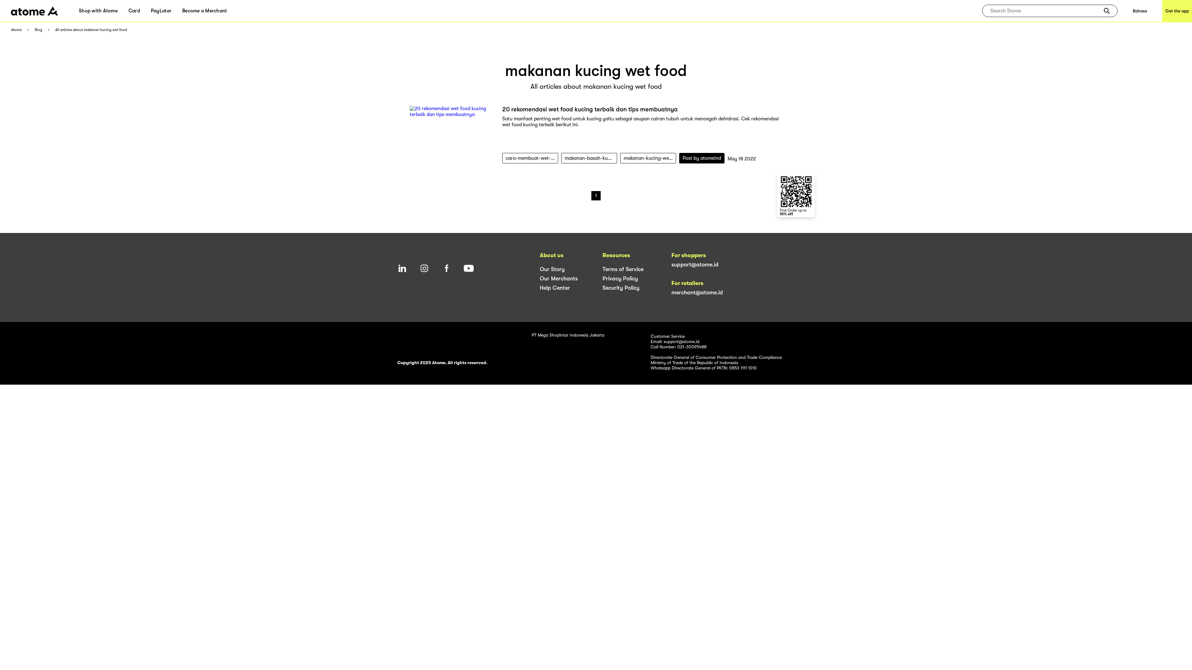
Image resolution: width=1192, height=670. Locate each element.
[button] (1107, 11)
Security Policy (621, 288)
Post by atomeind (702, 158)
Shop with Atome (98, 11)
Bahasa (1140, 10)
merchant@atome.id (697, 292)
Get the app (1177, 10)
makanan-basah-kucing (591, 158)
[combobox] (1045, 11)
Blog (38, 30)
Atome (16, 30)
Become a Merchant (204, 11)
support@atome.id (695, 264)
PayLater (161, 11)
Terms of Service (623, 269)
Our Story (552, 269)
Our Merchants (559, 278)
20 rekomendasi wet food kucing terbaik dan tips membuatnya (590, 109)
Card (134, 11)
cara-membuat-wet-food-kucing (532, 158)
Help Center (555, 288)
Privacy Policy (620, 278)
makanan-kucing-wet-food (650, 158)
